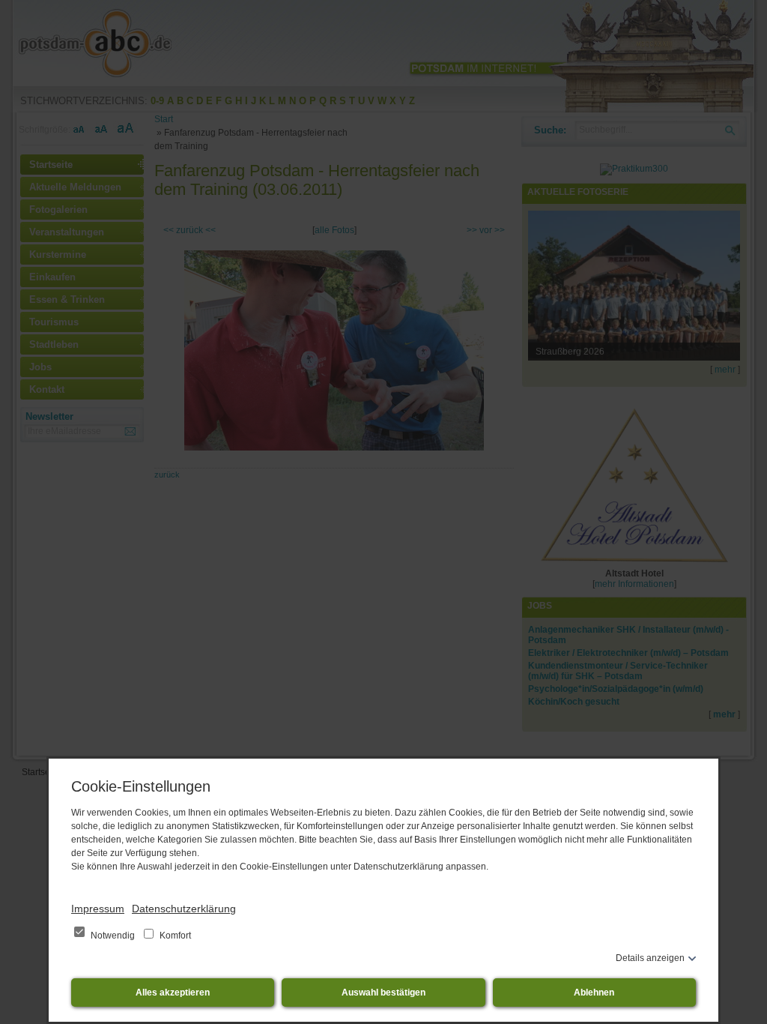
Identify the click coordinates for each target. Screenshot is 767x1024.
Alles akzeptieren (173, 992)
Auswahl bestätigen (383, 992)
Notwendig (112, 935)
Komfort (174, 935)
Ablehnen (594, 992)
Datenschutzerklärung (184, 909)
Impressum (97, 909)
